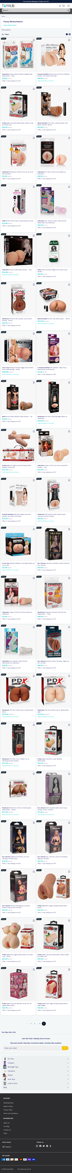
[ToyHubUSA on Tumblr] (50, 1146)
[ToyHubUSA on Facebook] (40, 1146)
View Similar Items (9, 25)
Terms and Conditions (11, 1113)
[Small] (69, 34)
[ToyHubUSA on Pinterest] (47, 1146)
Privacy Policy (8, 1110)
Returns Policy (8, 1106)
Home (3, 16)
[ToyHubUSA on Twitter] (44, 1146)
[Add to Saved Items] (34, 40)
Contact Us (7, 1130)
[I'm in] (65, 1048)
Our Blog (6, 1126)
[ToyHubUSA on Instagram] (37, 1146)
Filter (6, 34)
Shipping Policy (8, 1103)
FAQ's (5, 1133)
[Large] (66, 34)
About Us (6, 1123)
